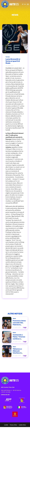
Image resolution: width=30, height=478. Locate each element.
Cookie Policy (22, 425)
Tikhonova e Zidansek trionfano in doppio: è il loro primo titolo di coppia (19, 352)
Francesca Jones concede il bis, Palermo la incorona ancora (19, 323)
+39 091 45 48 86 (5, 392)
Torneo (8, 57)
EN (25, 4)
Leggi (24, 327)
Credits (6, 425)
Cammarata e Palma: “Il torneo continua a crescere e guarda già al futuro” (19, 337)
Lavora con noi (5, 394)
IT (22, 4)
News (14, 319)
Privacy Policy (13, 425)
